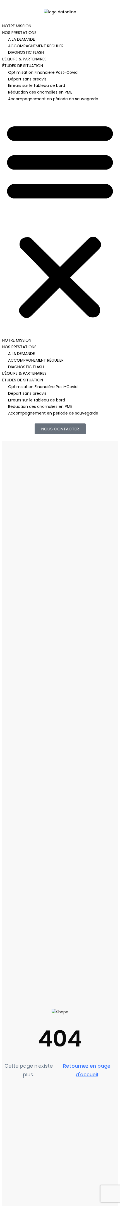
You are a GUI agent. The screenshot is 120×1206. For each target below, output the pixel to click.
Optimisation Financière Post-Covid (43, 72)
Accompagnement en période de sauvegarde (53, 99)
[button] (60, 219)
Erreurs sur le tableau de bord (36, 85)
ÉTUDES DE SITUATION (22, 65)
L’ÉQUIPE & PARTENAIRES (24, 59)
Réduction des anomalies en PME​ (40, 92)
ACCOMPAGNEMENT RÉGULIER (36, 46)
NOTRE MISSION (16, 26)
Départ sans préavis (27, 79)
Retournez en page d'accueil (87, 1070)
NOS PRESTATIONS (19, 32)
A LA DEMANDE (21, 39)
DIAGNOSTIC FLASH (26, 52)
